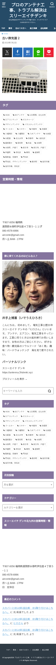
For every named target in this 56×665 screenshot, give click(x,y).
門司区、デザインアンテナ (16, 162)
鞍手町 (34, 162)
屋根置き (8, 143)
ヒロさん (18, 623)
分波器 (48, 134)
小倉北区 (41, 138)
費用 (10, 28)
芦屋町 (8, 152)
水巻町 (39, 143)
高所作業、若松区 (12, 166)
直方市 (25, 148)
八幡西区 (21, 134)
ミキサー (22, 129)
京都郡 (44, 129)
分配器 (8, 138)
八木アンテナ (35, 134)
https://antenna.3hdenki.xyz (17, 372)
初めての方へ (21, 28)
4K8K (7, 115)
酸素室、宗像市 (11, 157)
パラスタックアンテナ (34, 124)
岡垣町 (20, 143)
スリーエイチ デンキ (13, 368)
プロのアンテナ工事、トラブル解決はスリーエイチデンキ (28, 10)
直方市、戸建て (39, 148)
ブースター (9, 129)
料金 (30, 143)
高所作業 (45, 162)
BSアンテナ (19, 115)
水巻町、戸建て (11, 148)
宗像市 (30, 138)
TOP (3, 28)
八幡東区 (8, 134)
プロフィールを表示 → (14, 379)
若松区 (18, 152)
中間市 (34, 129)
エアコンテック (11, 120)
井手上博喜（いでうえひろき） (23, 318)
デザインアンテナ (12, 124)
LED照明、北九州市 (37, 115)
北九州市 (19, 138)
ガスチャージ (28, 120)
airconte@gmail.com (13, 235)
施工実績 (33, 28)
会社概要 (44, 28)
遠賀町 (37, 152)
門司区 (25, 157)
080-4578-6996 (10, 230)
